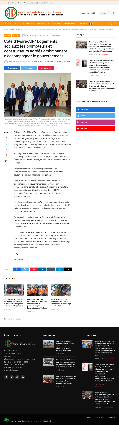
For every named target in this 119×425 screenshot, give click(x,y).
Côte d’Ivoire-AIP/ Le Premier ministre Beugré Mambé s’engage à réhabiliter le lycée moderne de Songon (31, 3)
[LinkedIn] (6, 149)
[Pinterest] (6, 155)
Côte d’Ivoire (27, 24)
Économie (16, 35)
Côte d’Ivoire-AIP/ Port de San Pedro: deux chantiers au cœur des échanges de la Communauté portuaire (13, 302)
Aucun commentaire (53, 62)
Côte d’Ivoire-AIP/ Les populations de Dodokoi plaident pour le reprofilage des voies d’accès (61, 302)
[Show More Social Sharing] (57, 68)
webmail (48, 421)
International (54, 24)
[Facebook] (6, 138)
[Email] (6, 161)
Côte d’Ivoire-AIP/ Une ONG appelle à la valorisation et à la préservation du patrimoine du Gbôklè (66, 379)
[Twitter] (6, 144)
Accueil (8, 24)
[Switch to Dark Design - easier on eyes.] (111, 24)
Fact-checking (70, 24)
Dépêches (40, 24)
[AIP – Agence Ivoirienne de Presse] (34, 13)
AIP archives (111, 418)
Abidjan (7, 35)
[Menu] (115, 23)
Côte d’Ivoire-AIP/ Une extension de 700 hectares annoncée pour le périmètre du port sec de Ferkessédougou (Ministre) (37, 303)
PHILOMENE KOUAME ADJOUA (38, 35)
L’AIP (15, 24)
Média (82, 24)
